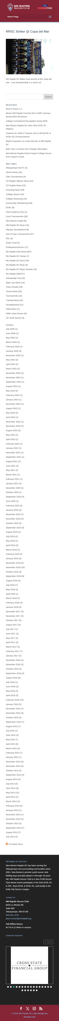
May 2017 (10, 638)
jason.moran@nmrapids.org (18, 918)
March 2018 (11, 598)
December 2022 (13, 422)
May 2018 (10, 589)
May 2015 (10, 739)
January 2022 (12, 448)
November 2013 (13, 819)
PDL (8, 238)
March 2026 (11, 342)
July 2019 (10, 536)
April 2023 (10, 417)
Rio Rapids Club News (16, 251)
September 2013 (13, 828)
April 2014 (10, 797)
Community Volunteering (17, 203)
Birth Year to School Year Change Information (26, 149)
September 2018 (13, 576)
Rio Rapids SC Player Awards (19, 269)
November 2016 (13, 664)
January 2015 (12, 757)
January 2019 (12, 558)
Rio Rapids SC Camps (16, 256)
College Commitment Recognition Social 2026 (26, 121)
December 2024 (13, 373)
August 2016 (11, 678)
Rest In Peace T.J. (14, 109)
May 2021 (10, 470)
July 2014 (10, 784)
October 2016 (12, 669)
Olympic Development (16, 229)
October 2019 (12, 523)
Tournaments (12, 296)
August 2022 (11, 430)
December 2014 (13, 761)
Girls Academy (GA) (15, 212)
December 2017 (13, 611)
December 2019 (13, 514)
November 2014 (13, 766)
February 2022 (12, 444)
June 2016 (10, 686)
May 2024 (10, 391)
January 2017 (12, 656)
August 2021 (11, 461)
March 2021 (11, 474)
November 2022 (13, 426)
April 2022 (10, 439)
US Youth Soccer (13, 318)
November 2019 (13, 519)
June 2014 (10, 788)
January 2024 (12, 399)
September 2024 (13, 382)
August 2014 (11, 779)
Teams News (12, 291)
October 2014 (12, 770)
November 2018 (13, 567)
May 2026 (10, 338)
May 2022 (10, 435)
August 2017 (11, 625)
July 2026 (10, 329)
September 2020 (13, 497)
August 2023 (11, 408)
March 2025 (11, 368)
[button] (51, 942)
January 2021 (12, 483)
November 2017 (13, 616)
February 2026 (12, 346)
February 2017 (12, 651)
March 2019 (11, 550)
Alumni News (12, 172)
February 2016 (12, 700)
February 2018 (12, 602)
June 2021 (10, 466)
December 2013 (13, 814)
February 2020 (12, 505)
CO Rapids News (13, 185)
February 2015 (12, 753)
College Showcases (15, 199)
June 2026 (10, 333)
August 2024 (11, 386)
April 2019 (10, 545)
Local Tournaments (14, 216)
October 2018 (12, 572)
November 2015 (13, 713)
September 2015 (13, 722)
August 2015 (11, 726)
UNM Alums (11, 309)
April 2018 (10, 594)
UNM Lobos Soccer (14, 313)
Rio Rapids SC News (15, 265)
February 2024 (12, 395)
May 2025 (10, 360)
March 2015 (11, 748)
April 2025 (10, 364)
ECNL (8, 207)
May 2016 (10, 691)
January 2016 (12, 704)
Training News (12, 300)
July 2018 (10, 585)
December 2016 (13, 660)
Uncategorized (12, 305)
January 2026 (12, 351)
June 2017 (10, 633)
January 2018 (12, 607)
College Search (13, 194)
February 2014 (12, 806)
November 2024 (13, 377)
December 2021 (13, 452)
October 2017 (12, 620)
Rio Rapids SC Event (15, 260)
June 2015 (10, 735)
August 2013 (11, 832)
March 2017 (11, 647)
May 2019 (10, 541)
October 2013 (12, 823)
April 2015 (10, 744)
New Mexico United (14, 221)
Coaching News (13, 190)
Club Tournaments (14, 176)
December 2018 (13, 563)
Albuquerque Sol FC (15, 168)
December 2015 (13, 708)
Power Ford (11, 243)
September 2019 (13, 527)
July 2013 (10, 836)
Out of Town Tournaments (18, 234)
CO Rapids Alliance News (17, 181)
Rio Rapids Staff (13, 274)
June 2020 (10, 501)
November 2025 (13, 355)
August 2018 (11, 580)
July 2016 (10, 682)
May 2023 (10, 413)
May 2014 (10, 792)
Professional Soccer (15, 247)
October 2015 (12, 717)
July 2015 (10, 731)
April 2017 (10, 642)
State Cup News (13, 282)
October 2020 (12, 492)
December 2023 (13, 404)
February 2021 (12, 479)
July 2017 (10, 629)
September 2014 (13, 775)
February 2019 (12, 554)
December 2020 (13, 488)
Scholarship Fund (14, 278)
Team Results (12, 287)
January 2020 (12, 510)
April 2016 (10, 695)
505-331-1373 (12, 915)
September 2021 (13, 457)
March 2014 (11, 801)
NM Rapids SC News (15, 225)
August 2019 (11, 532)
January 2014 (12, 810)
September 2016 (13, 673)
